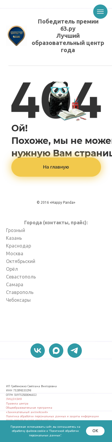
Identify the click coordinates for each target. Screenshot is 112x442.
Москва (14, 253)
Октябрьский (20, 261)
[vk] (37, 350)
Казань (14, 238)
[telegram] (74, 350)
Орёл (12, 269)
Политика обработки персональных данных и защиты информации (52, 416)
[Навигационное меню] (100, 12)
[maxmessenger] (56, 350)
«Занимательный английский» (27, 412)
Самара (14, 284)
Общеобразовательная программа (29, 408)
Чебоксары (18, 300)
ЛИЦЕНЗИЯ (14, 399)
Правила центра (17, 403)
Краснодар (18, 245)
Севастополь (21, 276)
